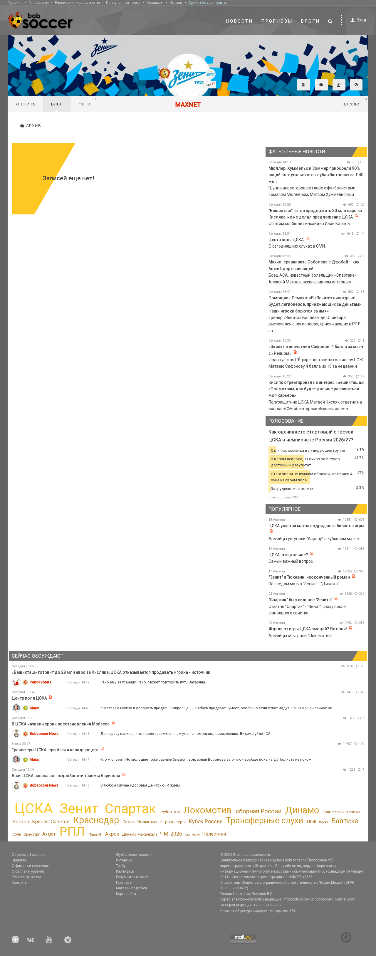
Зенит (79, 808)
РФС (177, 812)
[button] (303, 84)
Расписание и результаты (77, 2)
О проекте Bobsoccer (29, 855)
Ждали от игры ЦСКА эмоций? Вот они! (307, 628)
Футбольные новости (134, 855)
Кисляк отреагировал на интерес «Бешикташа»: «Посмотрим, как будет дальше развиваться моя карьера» (316, 389)
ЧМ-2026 (171, 834)
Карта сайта (126, 894)
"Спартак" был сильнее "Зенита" (300, 599)
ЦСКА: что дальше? (288, 554)
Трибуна (123, 866)
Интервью (124, 860)
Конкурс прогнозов (123, 2)
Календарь (125, 871)
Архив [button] (33, 126)
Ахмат (49, 834)
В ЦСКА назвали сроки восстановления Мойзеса (61, 724)
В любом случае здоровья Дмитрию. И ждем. (140, 785)
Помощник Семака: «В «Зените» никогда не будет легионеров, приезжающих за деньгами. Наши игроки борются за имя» (315, 304)
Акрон (112, 834)
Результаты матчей (132, 877)
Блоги (310, 21)
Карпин (353, 811)
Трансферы (39, 2)
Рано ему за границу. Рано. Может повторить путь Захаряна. (153, 682)
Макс (34, 708)
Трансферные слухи (264, 820)
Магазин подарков (131, 888)
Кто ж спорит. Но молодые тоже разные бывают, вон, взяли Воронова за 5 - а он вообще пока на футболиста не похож (205, 759)
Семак (128, 821)
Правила (15, 2)
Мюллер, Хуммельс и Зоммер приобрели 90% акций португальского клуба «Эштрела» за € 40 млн (315, 175)
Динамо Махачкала (139, 834)
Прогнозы (277, 21)
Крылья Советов (51, 821)
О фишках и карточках (30, 866)
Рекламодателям (26, 877)
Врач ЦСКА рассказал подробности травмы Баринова (66, 775)
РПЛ (72, 831)
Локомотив (207, 810)
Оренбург (32, 834)
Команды (155, 2)
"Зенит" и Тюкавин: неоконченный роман (309, 577)
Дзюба (324, 822)
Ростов (21, 821)
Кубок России (206, 821)
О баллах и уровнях (28, 871)
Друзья (355, 102)
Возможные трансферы (161, 821)
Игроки (175, 2)
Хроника (25, 104)
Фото (87, 102)
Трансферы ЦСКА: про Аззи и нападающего (56, 749)
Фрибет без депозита (207, 2)
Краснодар (96, 820)
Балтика (345, 821)
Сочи (16, 834)
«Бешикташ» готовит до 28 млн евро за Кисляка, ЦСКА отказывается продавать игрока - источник (111, 672)
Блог (60, 102)
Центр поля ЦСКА (286, 239)
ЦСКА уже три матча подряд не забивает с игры (316, 525)
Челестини (214, 834)
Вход (361, 20)
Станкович (192, 834)
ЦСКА (33, 808)
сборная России (258, 811)
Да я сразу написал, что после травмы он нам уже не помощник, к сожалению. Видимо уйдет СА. (185, 733)
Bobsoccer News (44, 733)
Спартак (130, 808)
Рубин (166, 811)
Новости (239, 21)
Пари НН (96, 834)
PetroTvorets (40, 682)
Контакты (19, 883)
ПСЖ (311, 821)
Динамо (302, 810)
